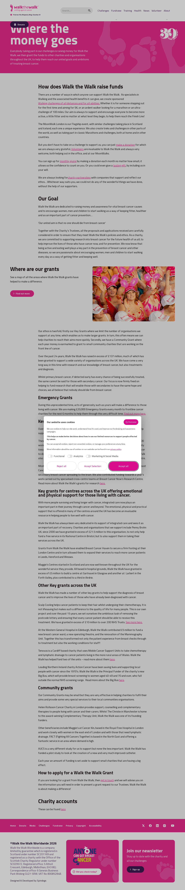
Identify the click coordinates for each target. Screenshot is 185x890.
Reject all (61, 466)
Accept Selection (92, 466)
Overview (132, 422)
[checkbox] (56, 456)
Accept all (124, 466)
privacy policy (115, 449)
